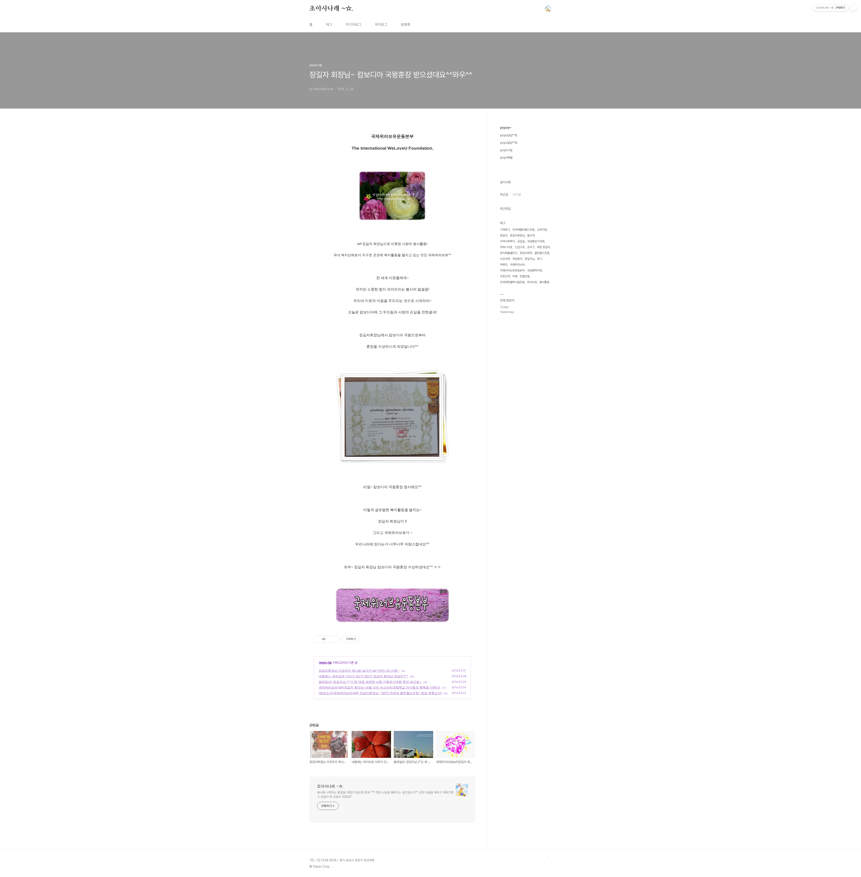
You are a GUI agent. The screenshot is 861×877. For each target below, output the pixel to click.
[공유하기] (330, 639)
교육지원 (542, 229)
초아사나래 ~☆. (331, 9)
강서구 (531, 247)
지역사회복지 (507, 241)
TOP (548, 862)
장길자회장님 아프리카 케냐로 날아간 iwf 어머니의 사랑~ (359, 670)
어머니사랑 (506, 247)
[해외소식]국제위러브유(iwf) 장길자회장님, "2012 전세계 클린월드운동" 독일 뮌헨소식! (380, 693)
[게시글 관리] (335, 639)
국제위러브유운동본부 (512, 270)
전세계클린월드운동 (523, 229)
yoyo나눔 (325, 662)
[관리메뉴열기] (853, 7)
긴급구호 (520, 247)
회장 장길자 (543, 247)
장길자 (503, 235)
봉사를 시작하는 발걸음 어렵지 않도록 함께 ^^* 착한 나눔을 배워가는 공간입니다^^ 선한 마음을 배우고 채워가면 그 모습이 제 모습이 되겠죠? (385, 794)
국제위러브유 (517, 264)
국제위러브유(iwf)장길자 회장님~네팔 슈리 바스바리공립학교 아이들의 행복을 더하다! (379, 687)
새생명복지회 (534, 270)
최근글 (504, 194)
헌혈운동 (525, 276)
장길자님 (530, 258)
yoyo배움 (506, 157)
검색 (537, 9)
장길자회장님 (517, 235)
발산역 (531, 235)
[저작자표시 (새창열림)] (362, 639)
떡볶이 (503, 264)
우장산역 (505, 276)
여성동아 (517, 258)
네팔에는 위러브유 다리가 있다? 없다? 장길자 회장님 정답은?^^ (363, 676)
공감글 (521, 241)
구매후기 (505, 229)
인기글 (517, 194)
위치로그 (381, 24)
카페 (514, 276)
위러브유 (532, 282)
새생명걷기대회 (535, 241)
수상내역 (505, 258)
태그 (329, 24)
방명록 (405, 24)
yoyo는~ (506, 127)
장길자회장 (526, 253)
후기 (539, 258)
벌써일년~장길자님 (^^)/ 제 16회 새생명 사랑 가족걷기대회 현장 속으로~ (370, 682)
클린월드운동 (542, 253)
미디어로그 (353, 24)
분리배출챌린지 (508, 253)
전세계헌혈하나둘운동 (512, 282)
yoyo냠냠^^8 (508, 135)
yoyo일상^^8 (508, 142)
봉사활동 (544, 282)
